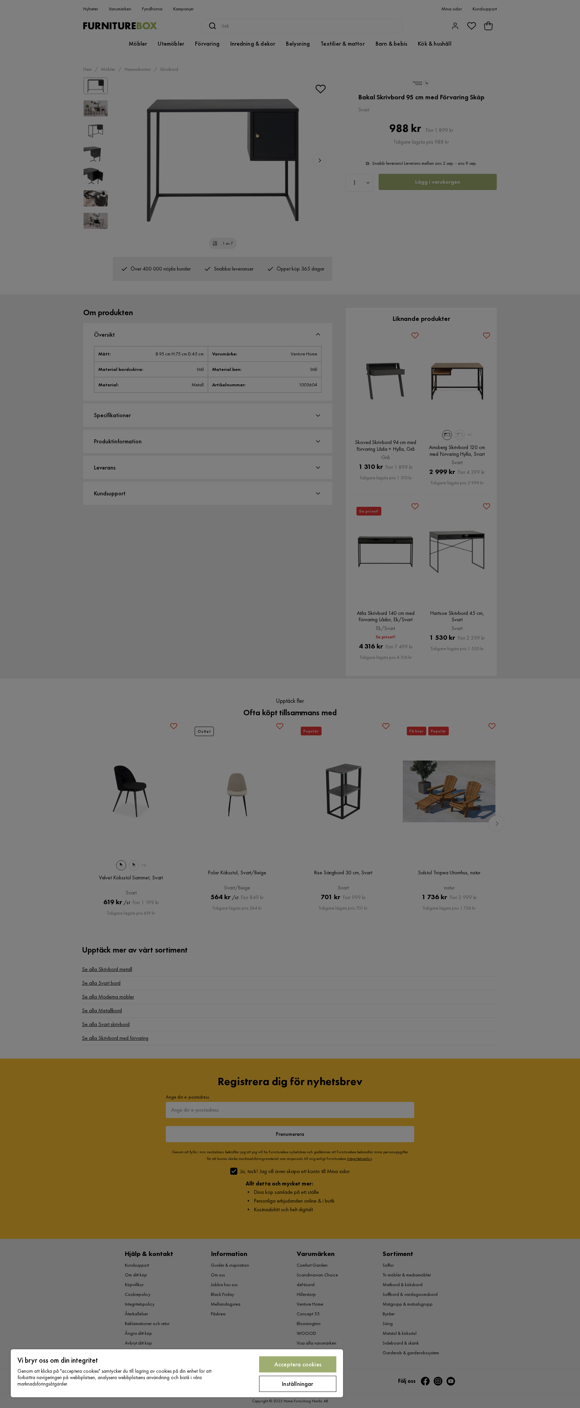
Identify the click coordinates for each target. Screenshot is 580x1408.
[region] (177, 1373)
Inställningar (297, 1384)
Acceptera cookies (297, 1364)
